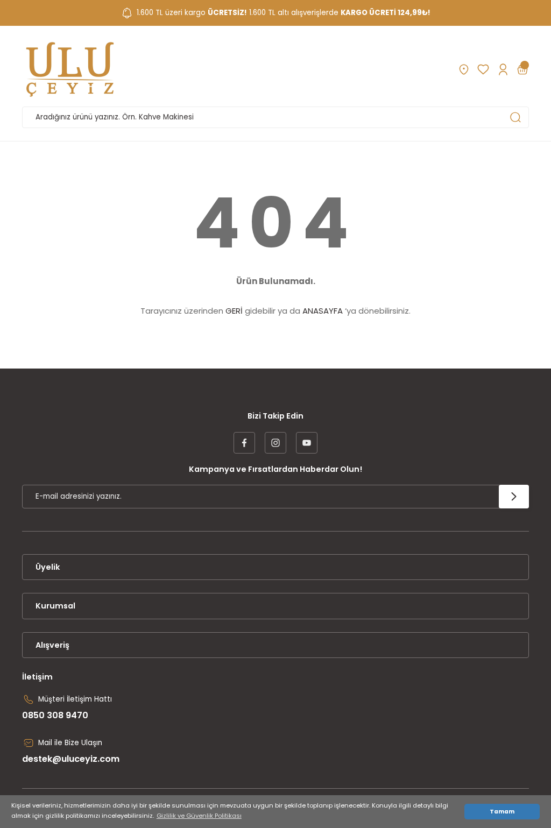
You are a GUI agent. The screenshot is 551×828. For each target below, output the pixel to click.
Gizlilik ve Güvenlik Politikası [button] (199, 815)
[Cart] (522, 69)
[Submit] (514, 496)
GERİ (234, 310)
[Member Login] (503, 69)
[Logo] (70, 69)
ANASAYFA (322, 310)
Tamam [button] (502, 812)
